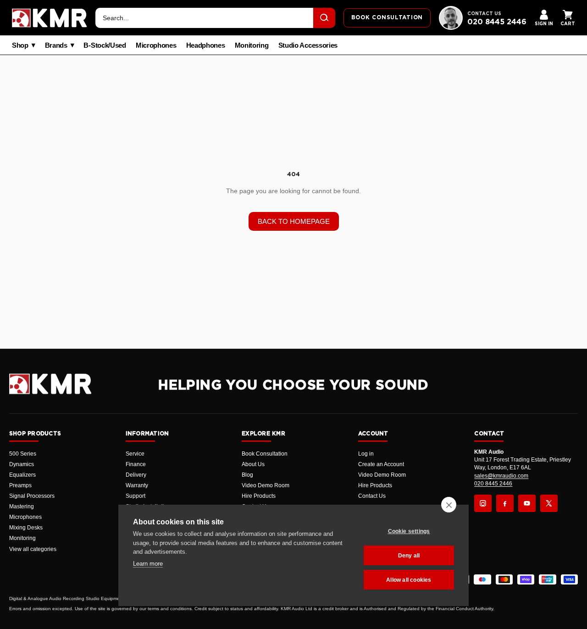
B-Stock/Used (104, 45)
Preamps (20, 485)
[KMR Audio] (49, 18)
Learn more (148, 563)
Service (135, 454)
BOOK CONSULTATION (387, 17)
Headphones (205, 45)
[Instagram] (483, 503)
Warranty (137, 485)
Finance (136, 464)
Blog (247, 475)
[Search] (324, 18)
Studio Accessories (308, 45)
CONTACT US (484, 13)
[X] (549, 503)
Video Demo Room (265, 485)
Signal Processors (32, 496)
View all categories (32, 549)
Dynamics (21, 464)
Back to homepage (294, 221)
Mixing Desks (26, 527)
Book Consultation (265, 454)
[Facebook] (505, 503)
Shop (20, 45)
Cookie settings (409, 531)
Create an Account (381, 464)
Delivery (136, 475)
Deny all (409, 555)
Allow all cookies (408, 580)
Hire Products (259, 496)
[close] (448, 504)
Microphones (156, 45)
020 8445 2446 (496, 22)
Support (135, 496)
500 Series (22, 454)
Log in (366, 454)
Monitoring (252, 45)
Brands (56, 45)
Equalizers (22, 475)
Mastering (21, 506)
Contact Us (372, 496)
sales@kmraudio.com (501, 476)
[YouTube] (527, 503)
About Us (253, 464)
